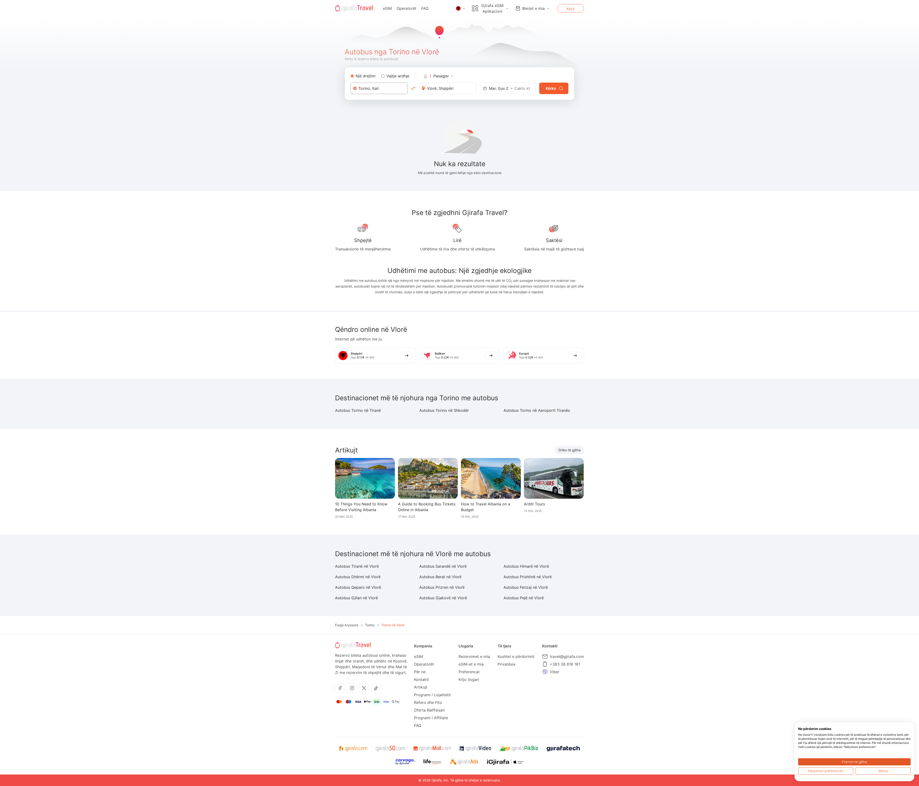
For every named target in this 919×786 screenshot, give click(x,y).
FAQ (424, 8)
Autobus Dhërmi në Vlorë (358, 576)
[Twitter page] (364, 688)
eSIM (387, 8)
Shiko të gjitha (569, 450)
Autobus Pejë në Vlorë (524, 597)
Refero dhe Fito (428, 702)
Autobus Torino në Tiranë (358, 410)
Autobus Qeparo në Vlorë (358, 587)
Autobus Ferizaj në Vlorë (526, 587)
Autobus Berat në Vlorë (440, 576)
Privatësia (506, 664)
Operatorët (406, 8)
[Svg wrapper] (353, 748)
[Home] (354, 8)
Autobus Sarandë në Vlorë (443, 566)
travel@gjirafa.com (567, 656)
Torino (370, 625)
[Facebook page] (340, 688)
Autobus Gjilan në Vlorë (356, 597)
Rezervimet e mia (474, 656)
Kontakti (421, 679)
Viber (554, 671)
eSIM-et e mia (471, 664)
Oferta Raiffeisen (429, 710)
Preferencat (469, 671)
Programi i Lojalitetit (432, 694)
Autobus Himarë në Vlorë (526, 566)
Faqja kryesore (346, 625)
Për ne (420, 671)
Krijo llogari (469, 679)
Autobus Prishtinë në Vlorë (528, 576)
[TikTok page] (376, 688)
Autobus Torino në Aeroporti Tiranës (537, 410)
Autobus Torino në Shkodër (444, 410)
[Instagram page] (352, 688)
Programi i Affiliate (431, 717)
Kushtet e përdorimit (516, 656)
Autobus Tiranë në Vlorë (357, 566)
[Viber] (545, 672)
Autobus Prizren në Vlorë (442, 587)
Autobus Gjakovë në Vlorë (443, 597)
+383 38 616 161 (565, 664)
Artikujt (420, 687)
